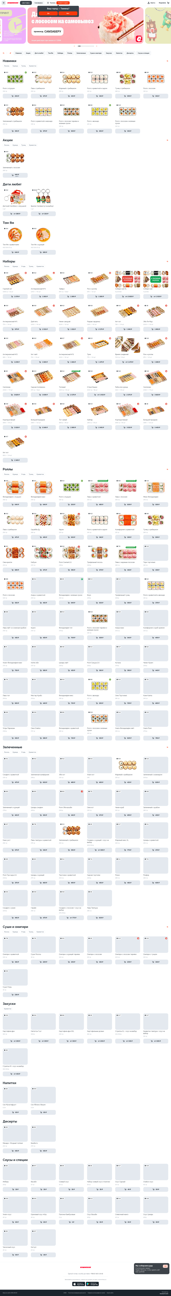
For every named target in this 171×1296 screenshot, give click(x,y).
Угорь (23, 266)
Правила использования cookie (96, 1293)
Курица (15, 66)
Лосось (6, 66)
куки (151, 1266)
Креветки (32, 66)
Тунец (23, 66)
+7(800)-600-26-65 (97, 1273)
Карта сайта (110, 1293)
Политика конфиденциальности (77, 1293)
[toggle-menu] (4, 3)
